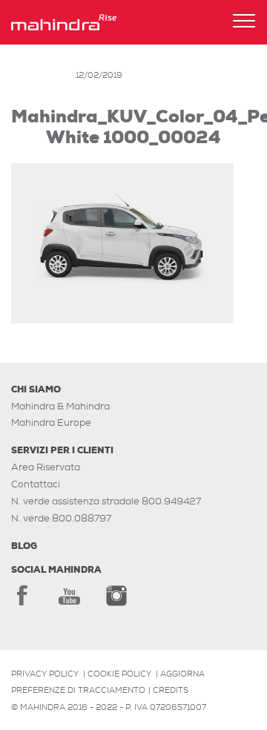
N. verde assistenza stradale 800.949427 (106, 501)
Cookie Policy (119, 673)
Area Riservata (45, 467)
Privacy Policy (45, 673)
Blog (24, 546)
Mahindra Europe (51, 422)
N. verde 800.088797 (61, 518)
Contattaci (35, 484)
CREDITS (170, 690)
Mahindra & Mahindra (60, 406)
